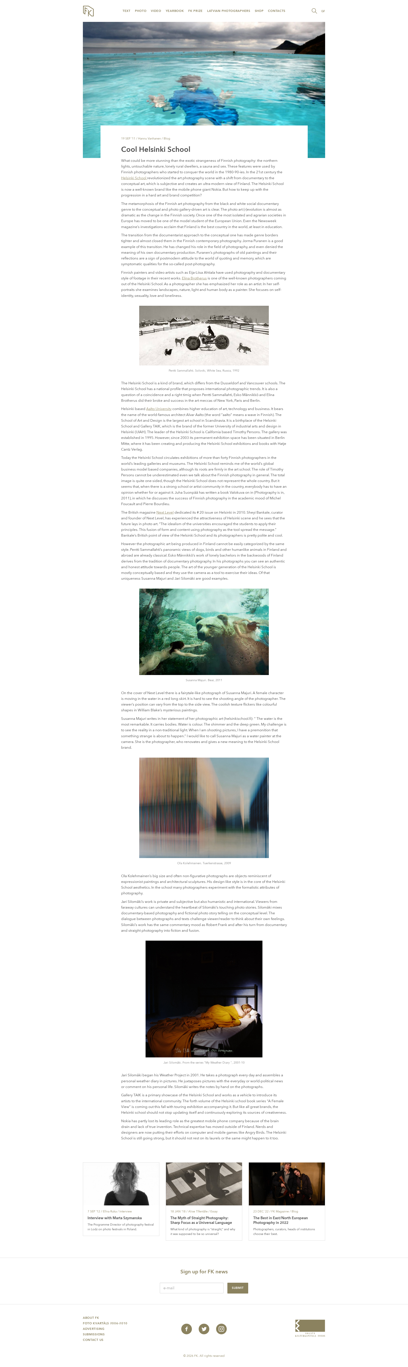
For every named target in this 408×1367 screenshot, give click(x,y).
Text (126, 11)
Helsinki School (134, 178)
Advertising (94, 1329)
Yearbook (175, 11)
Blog (167, 139)
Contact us (93, 1340)
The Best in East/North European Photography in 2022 (280, 1220)
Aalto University (158, 408)
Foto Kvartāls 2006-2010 (105, 1323)
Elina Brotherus (194, 278)
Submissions (94, 1334)
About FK (91, 1318)
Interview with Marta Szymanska (115, 1218)
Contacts (276, 11)
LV (323, 11)
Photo (141, 11)
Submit (238, 1288)
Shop (259, 11)
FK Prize (195, 11)
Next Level (165, 512)
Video (156, 11)
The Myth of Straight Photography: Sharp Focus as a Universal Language (201, 1220)
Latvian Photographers (228, 11)
